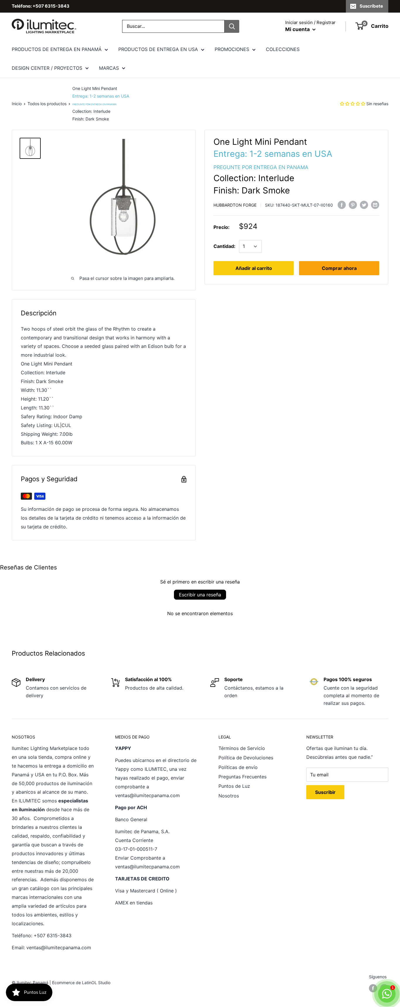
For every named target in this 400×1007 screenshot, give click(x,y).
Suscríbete (371, 6)
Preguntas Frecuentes (242, 777)
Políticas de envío (238, 767)
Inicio (17, 103)
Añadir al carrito (253, 268)
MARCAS (109, 68)
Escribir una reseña (200, 595)
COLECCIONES (283, 49)
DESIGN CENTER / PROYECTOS (47, 68)
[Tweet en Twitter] (364, 204)
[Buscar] (232, 26)
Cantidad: (224, 246)
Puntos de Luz (234, 786)
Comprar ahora (339, 268)
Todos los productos (47, 103)
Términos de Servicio (241, 748)
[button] (352, 103)
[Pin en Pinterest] (353, 204)
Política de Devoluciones (245, 758)
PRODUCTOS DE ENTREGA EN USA (158, 49)
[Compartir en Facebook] (342, 204)
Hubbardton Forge (235, 205)
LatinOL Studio (96, 982)
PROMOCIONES (232, 49)
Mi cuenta (298, 29)
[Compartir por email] (375, 204)
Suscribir (325, 792)
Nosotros (228, 796)
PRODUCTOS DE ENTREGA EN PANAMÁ (57, 49)
